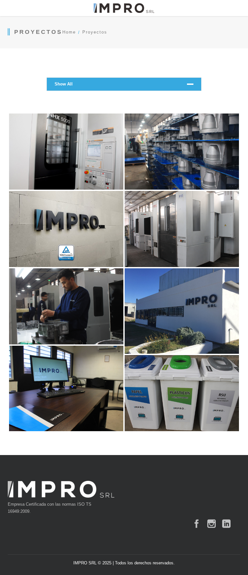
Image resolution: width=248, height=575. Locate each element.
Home (69, 32)
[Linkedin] (226, 524)
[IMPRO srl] (124, 8)
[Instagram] (211, 524)
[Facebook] (196, 524)
